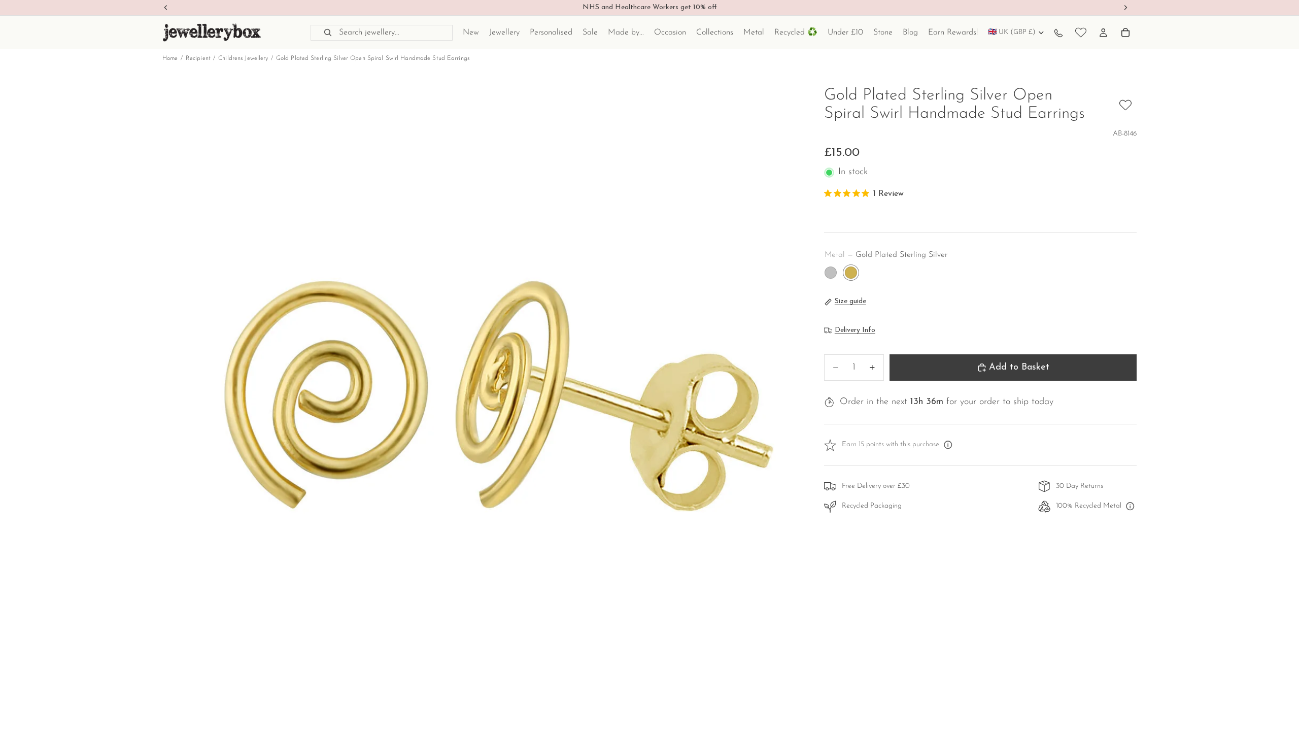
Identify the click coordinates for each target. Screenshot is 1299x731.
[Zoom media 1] (481, 405)
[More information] (947, 445)
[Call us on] (1058, 32)
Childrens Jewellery (243, 58)
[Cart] (1125, 32)
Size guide (850, 301)
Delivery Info (855, 330)
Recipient (198, 58)
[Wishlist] (1081, 32)
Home (170, 58)
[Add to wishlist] (1125, 105)
